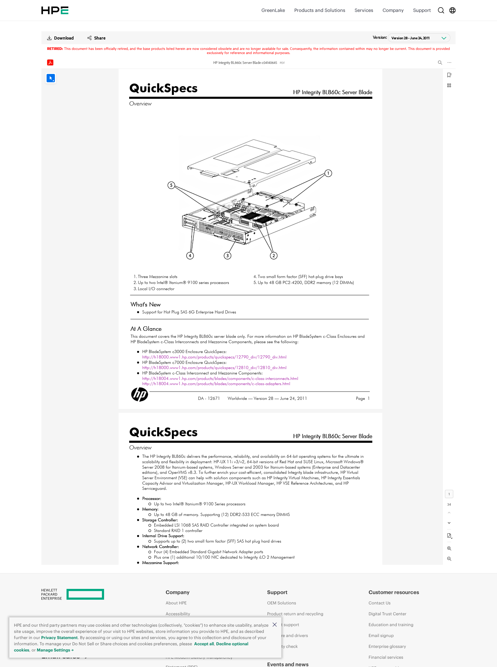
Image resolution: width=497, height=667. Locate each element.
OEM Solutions (281, 602)
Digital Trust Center (387, 613)
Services (364, 10)
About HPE (176, 602)
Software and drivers (287, 635)
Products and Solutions (319, 10)
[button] (275, 625)
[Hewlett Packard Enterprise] (54, 10)
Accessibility (178, 613)
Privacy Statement (59, 637)
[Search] (441, 10)
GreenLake (273, 10)
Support (422, 10)
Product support (283, 624)
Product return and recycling (295, 613)
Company (393, 10)
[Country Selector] (452, 10)
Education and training (391, 624)
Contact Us (380, 602)
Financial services (386, 657)
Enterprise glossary (387, 646)
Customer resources (394, 592)
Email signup (381, 635)
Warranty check (282, 646)
